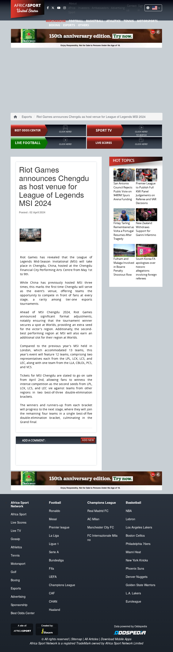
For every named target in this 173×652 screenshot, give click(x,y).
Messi (53, 519)
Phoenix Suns (135, 568)
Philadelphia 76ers (138, 544)
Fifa (51, 568)
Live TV (16, 530)
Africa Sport (18, 514)
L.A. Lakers (133, 593)
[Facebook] (47, 7)
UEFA (53, 576)
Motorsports (147, 21)
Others (83, 25)
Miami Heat (133, 552)
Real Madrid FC (97, 511)
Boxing (54, 25)
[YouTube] (59, 7)
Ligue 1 (54, 544)
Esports (69, 25)
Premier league (59, 527)
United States (27, 10)
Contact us (131, 8)
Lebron (130, 519)
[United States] (155, 8)
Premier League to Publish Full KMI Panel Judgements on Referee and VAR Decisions (146, 193)
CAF (52, 593)
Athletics (113, 21)
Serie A (54, 552)
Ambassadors (100, 8)
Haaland (54, 609)
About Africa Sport (72, 7)
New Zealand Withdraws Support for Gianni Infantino (146, 229)
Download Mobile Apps (116, 639)
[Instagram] (64, 7)
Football (76, 21)
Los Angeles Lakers (139, 527)
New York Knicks (137, 560)
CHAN (53, 601)
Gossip (15, 539)
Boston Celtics (135, 535)
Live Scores (18, 522)
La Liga (54, 535)
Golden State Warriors (140, 585)
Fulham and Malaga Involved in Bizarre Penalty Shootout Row (124, 266)
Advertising (118, 8)
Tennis (129, 21)
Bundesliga (56, 560)
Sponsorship (19, 605)
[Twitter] (53, 7)
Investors (83, 8)
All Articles (91, 639)
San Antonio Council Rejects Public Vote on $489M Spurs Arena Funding (123, 191)
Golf (13, 572)
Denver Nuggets (136, 576)
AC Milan (93, 519)
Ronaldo (54, 511)
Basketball (94, 21)
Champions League (62, 585)
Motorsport (18, 563)
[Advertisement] (86, 79)
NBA (129, 511)
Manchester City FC (100, 527)
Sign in (140, 8)
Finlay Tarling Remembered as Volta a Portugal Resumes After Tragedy (124, 231)
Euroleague (133, 601)
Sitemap (76, 639)
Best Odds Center (23, 613)
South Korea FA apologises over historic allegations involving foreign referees (146, 268)
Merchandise (56, 21)
